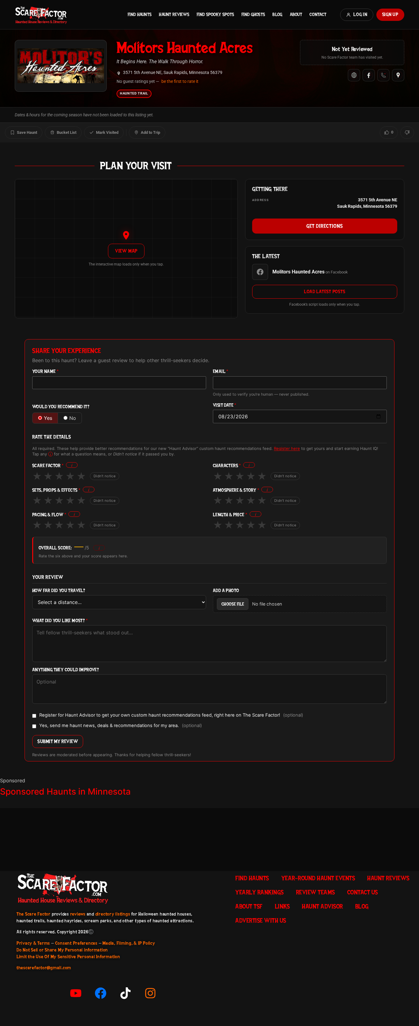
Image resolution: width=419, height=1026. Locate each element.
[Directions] (398, 75)
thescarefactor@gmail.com (44, 967)
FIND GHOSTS (253, 14)
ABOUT (296, 14)
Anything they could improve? (65, 670)
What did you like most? (60, 620)
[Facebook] (369, 75)
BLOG (277, 14)
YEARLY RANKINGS (259, 892)
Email (221, 371)
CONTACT (317, 14)
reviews (78, 914)
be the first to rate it (179, 81)
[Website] (354, 75)
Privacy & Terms (33, 943)
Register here (287, 448)
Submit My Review (57, 741)
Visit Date (224, 405)
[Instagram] (150, 993)
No (72, 418)
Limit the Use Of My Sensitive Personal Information (68, 956)
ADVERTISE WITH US (260, 920)
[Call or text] (383, 75)
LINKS (282, 906)
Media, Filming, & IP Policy (128, 943)
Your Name (45, 371)
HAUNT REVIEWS (174, 14)
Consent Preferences (76, 943)
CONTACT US (362, 892)
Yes (48, 418)
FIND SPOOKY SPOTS (215, 14)
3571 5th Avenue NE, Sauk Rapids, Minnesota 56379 (172, 72)
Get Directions (324, 226)
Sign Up (390, 14)
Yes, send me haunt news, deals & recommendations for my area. (120, 725)
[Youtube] (75, 993)
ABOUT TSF (249, 906)
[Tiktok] (125, 993)
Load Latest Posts (324, 291)
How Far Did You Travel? (58, 590)
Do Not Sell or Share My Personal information (62, 950)
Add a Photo (226, 590)
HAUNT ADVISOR (322, 906)
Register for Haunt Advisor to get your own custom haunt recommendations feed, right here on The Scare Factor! (171, 715)
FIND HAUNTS (140, 14)
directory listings (112, 914)
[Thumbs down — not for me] (407, 132)
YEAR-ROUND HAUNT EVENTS (318, 878)
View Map (126, 251)
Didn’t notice (105, 476)
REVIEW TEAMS (315, 892)
